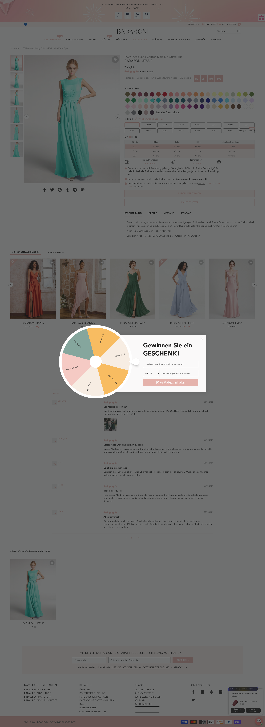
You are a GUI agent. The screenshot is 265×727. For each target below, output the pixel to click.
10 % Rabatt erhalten (170, 382)
